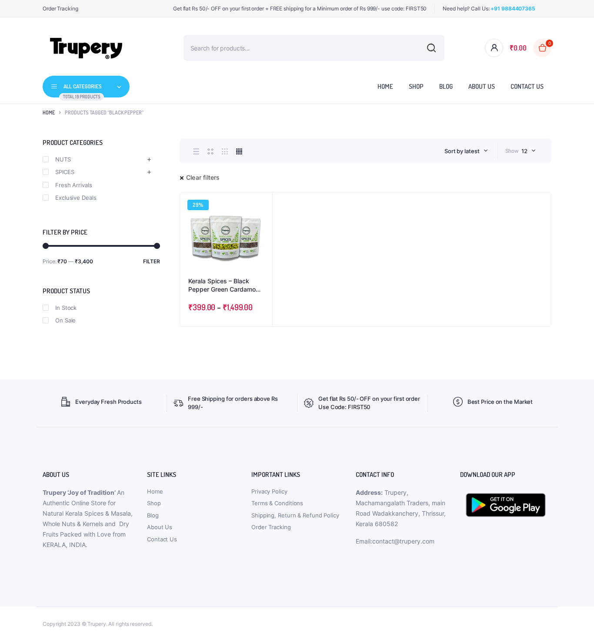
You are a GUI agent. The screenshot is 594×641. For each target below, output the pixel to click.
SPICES (64, 171)
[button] (261, 227)
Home (385, 86)
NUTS (63, 159)
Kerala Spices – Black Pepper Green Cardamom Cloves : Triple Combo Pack (224, 285)
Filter (151, 261)
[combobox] (466, 151)
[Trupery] (86, 47)
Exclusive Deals (76, 197)
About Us (481, 86)
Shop (416, 86)
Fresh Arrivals (73, 184)
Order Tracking (60, 8)
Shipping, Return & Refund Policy (295, 515)
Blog (446, 86)
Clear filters (203, 177)
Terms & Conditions (277, 503)
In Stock (66, 307)
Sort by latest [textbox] (462, 151)
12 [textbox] (524, 151)
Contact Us (527, 86)
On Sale (65, 320)
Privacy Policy (269, 491)
